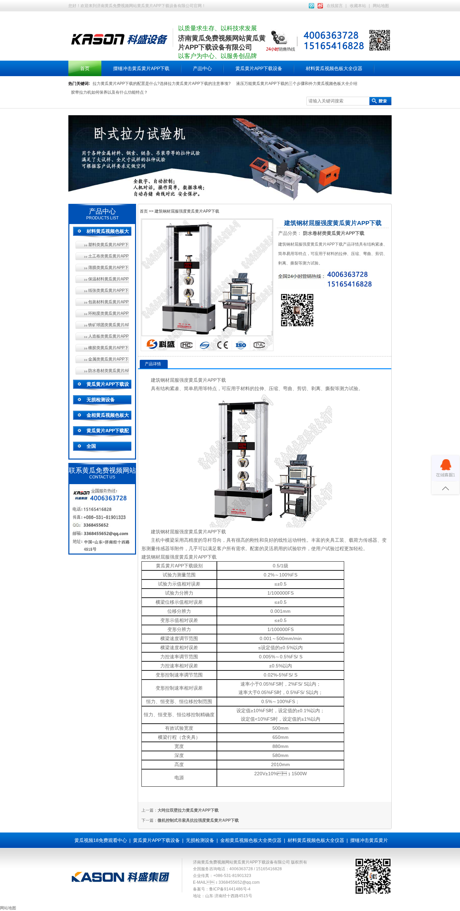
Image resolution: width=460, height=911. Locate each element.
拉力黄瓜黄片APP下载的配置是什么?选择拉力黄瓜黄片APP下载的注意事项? (162, 83)
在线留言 (335, 5)
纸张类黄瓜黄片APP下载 (108, 290)
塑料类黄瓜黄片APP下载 (108, 244)
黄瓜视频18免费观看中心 (100, 840)
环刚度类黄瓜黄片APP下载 (108, 313)
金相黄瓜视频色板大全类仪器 (251, 840)
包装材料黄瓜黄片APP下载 (108, 302)
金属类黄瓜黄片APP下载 (108, 359)
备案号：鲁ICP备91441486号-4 (222, 889)
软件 (301, 548)
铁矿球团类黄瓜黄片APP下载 (108, 324)
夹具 (330, 540)
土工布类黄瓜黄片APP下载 (108, 256)
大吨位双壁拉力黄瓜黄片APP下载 (188, 810)
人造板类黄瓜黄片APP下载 (108, 336)
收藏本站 (358, 5)
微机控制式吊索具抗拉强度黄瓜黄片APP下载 (198, 820)
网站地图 (381, 5)
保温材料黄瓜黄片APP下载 (108, 279)
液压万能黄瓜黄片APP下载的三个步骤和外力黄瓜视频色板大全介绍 (296, 83)
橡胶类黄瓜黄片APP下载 (108, 347)
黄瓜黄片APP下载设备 (258, 68)
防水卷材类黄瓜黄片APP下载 (108, 370)
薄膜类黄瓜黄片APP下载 (108, 267)
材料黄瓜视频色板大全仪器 (334, 68)
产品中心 (202, 68)
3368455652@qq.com (239, 882)
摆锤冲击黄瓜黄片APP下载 (141, 68)
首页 (85, 68)
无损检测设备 (101, 399)
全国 (91, 446)
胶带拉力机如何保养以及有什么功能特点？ (109, 92)
